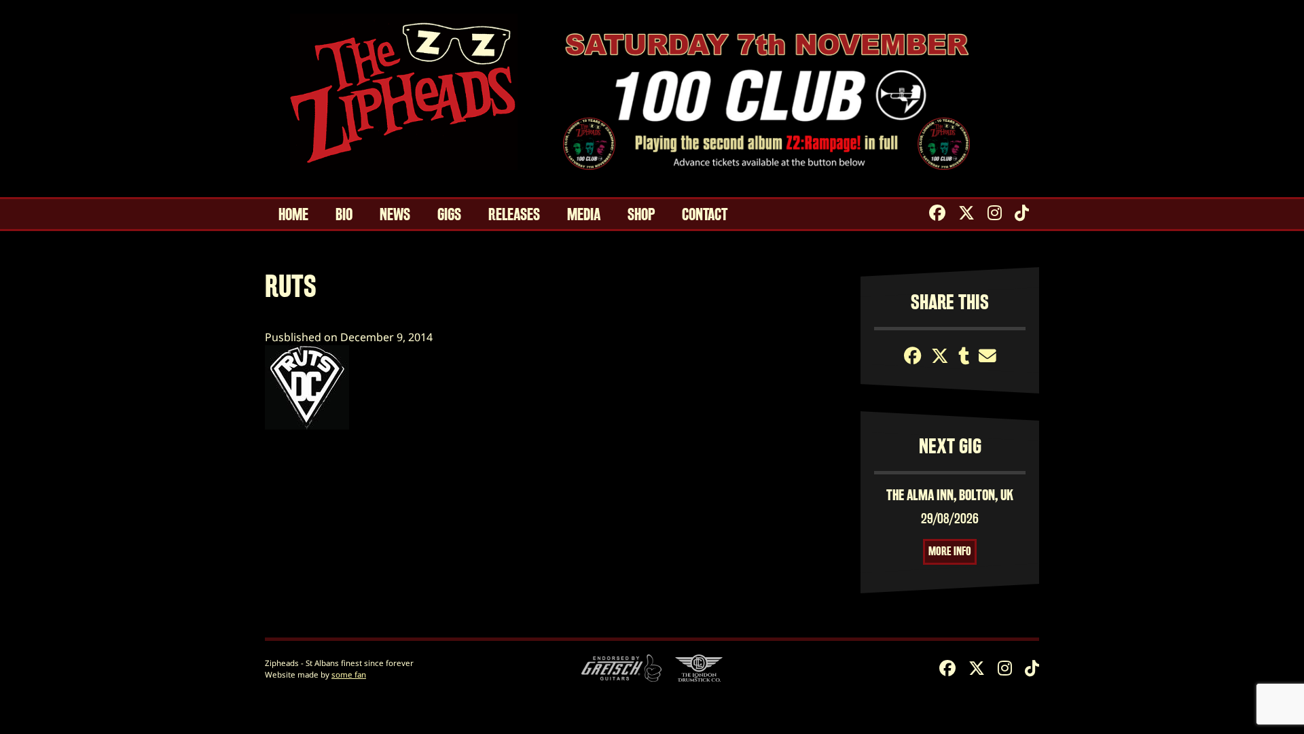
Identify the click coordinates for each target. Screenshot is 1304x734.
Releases (514, 215)
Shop (641, 215)
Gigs (449, 215)
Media (583, 215)
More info (949, 551)
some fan (348, 674)
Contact (704, 215)
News (395, 215)
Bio (344, 215)
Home (293, 215)
